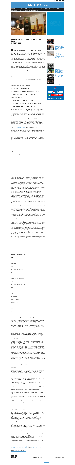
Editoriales (13, 8)
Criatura (57, 64)
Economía (21, 8)
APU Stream (19, 10)
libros (24, 450)
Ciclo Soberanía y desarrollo (33, 10)
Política (17, 8)
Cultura (38, 8)
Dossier (46, 8)
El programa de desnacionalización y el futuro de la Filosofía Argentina (59, 71)
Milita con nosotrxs (15, 0)
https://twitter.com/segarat (37, 447)
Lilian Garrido (16, 45)
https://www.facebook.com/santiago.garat (19, 446)
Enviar (47, 462)
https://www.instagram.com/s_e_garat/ (19, 447)
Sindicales (42, 8)
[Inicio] (37, 5)
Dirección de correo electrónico (24, 462)
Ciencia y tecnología (52, 8)
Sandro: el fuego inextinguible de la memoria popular (59, 75)
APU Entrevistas (25, 10)
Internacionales (14, 10)
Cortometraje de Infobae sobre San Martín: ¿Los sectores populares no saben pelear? (59, 82)
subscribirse (13, 457)
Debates (58, 8)
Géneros (26, 8)
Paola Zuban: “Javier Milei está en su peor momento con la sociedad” (59, 48)
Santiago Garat (14, 450)
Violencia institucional (32, 8)
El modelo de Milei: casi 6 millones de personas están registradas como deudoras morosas (59, 41)
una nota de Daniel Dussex (19, 127)
